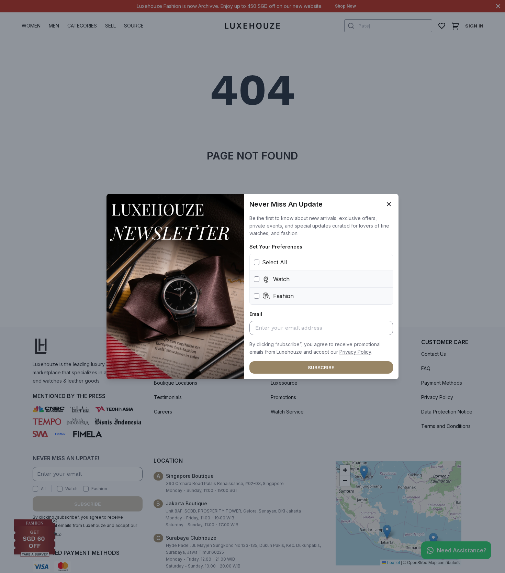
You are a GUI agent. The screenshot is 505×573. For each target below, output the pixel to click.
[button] (355, 352)
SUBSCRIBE (321, 367)
